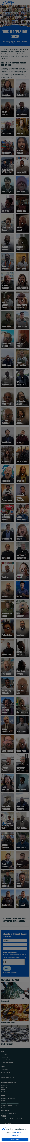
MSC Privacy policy (18, 1132)
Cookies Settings (15, 1135)
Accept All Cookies (15, 1139)
